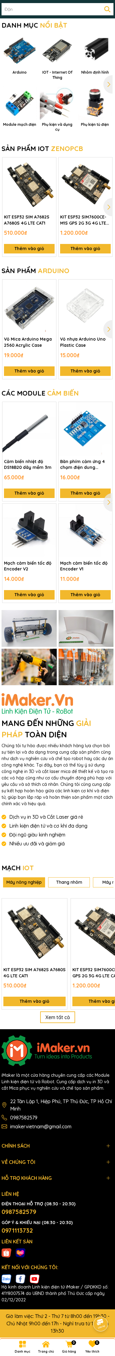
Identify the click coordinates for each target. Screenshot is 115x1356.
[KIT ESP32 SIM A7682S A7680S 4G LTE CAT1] (29, 184)
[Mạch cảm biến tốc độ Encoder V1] (85, 530)
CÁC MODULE (40, 393)
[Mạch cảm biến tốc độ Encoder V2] (29, 530)
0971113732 (17, 1230)
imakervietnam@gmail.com (40, 1126)
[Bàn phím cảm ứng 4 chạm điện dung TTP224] (85, 429)
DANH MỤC (34, 25)
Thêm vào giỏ (29, 248)
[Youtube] (35, 1278)
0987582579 (23, 1118)
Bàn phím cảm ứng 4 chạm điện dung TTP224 (82, 465)
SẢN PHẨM (35, 270)
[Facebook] (20, 1278)
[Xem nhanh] (49, 185)
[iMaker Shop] (29, 628)
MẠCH (18, 867)
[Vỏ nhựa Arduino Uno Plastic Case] (85, 306)
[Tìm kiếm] (107, 9)
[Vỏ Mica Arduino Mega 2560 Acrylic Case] (29, 306)
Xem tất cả (57, 1017)
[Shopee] (6, 1252)
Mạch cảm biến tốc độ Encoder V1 (84, 566)
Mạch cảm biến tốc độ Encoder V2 (28, 566)
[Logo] (57, 1050)
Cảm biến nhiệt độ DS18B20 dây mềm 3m (28, 464)
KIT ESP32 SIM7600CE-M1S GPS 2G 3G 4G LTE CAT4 (83, 220)
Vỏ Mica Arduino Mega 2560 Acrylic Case (28, 342)
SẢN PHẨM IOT (42, 148)
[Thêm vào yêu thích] (49, 164)
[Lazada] (20, 1252)
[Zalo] (6, 1278)
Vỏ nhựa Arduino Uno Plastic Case (82, 342)
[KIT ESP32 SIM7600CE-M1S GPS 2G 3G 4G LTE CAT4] (85, 184)
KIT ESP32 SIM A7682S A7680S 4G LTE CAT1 (26, 220)
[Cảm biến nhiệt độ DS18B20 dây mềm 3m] (29, 429)
